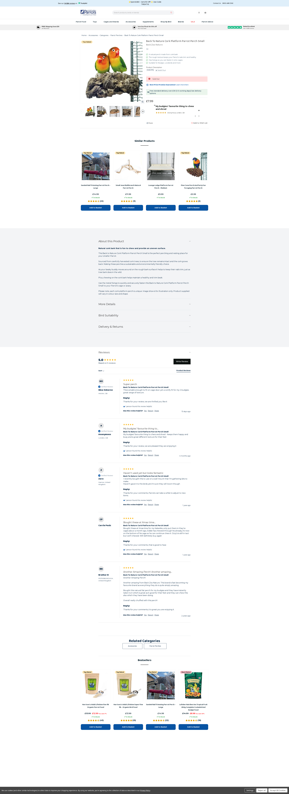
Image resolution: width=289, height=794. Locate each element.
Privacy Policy (145, 790)
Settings (249, 790)
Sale (193, 22)
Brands (181, 22)
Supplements (148, 22)
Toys (95, 22)
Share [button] (156, 554)
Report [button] (150, 554)
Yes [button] (145, 554)
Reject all (262, 790)
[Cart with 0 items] (205, 13)
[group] (144, 539)
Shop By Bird (166, 22)
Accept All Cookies (278, 790)
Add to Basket (95, 727)
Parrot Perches (155, 646)
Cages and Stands (111, 22)
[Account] (199, 13)
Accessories (131, 22)
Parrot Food (81, 22)
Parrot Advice (207, 22)
